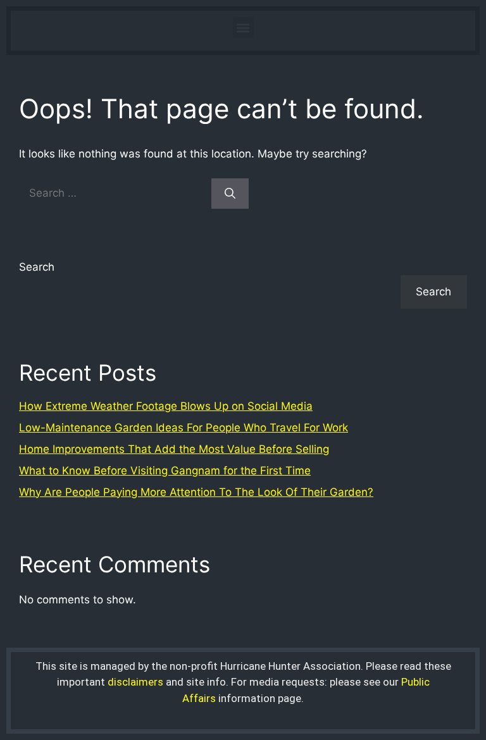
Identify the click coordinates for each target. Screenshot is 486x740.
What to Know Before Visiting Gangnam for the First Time (165, 470)
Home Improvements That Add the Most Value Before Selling (174, 449)
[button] (243, 27)
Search (36, 267)
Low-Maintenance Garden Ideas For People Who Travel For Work (183, 427)
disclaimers (135, 681)
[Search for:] (115, 193)
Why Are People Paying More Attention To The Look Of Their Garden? (196, 492)
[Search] (230, 193)
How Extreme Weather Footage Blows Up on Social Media (166, 406)
